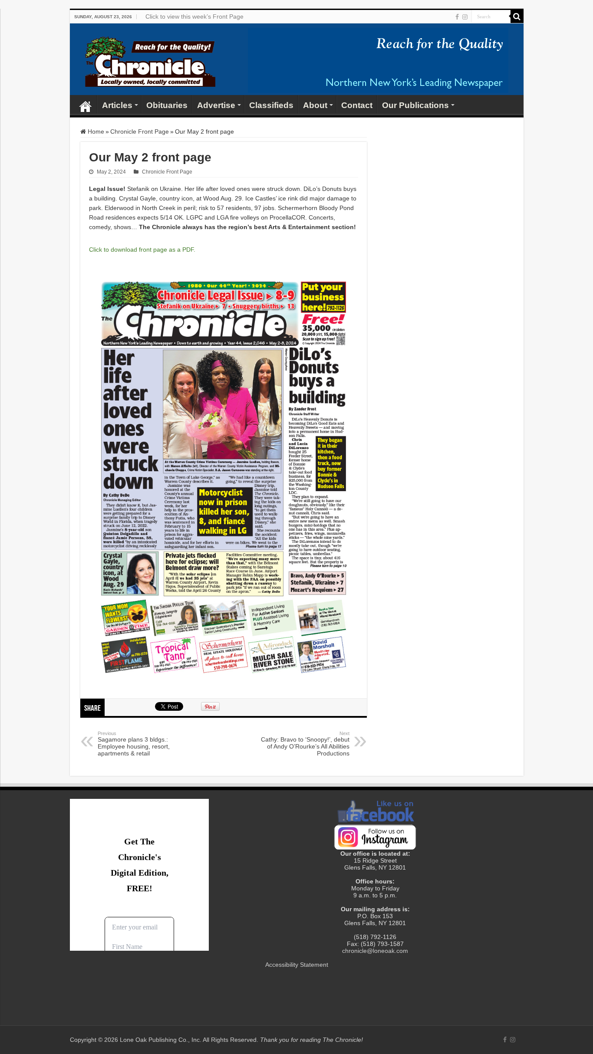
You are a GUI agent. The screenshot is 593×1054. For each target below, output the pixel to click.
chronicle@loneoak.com (375, 950)
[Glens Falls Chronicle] (150, 59)
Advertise (216, 105)
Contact (356, 105)
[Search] (517, 16)
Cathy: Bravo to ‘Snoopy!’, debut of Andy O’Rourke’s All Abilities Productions (305, 744)
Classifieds (271, 105)
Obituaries (167, 105)
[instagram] (464, 17)
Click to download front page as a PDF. (142, 249)
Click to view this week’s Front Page (194, 16)
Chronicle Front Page (139, 131)
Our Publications (415, 105)
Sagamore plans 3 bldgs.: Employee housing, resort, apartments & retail (134, 744)
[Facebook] (457, 17)
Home (85, 104)
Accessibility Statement (296, 964)
